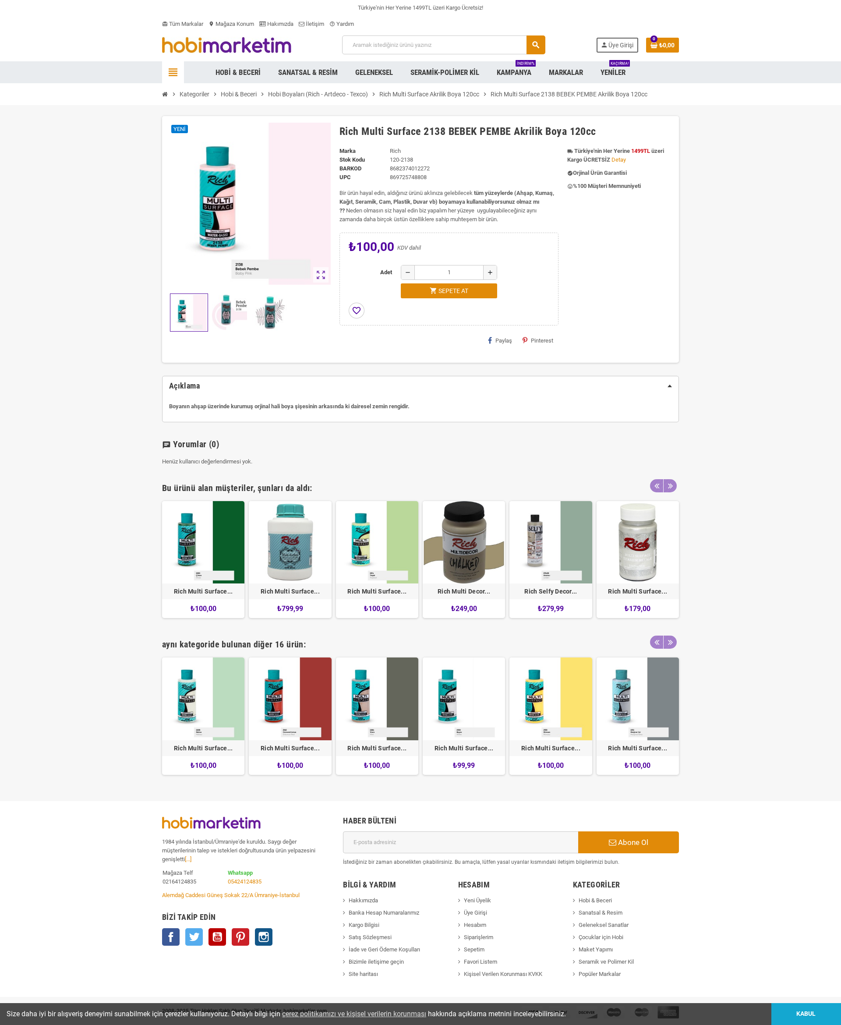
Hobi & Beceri (595, 900)
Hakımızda (279, 24)
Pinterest (542, 340)
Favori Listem (480, 961)
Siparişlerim (478, 937)
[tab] (420, 386)
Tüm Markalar (182, 24)
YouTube (217, 937)
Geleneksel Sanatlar (604, 925)
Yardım (341, 24)
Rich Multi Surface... (203, 591)
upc (345, 177)
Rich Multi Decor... (464, 591)
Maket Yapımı (596, 949)
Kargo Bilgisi (364, 925)
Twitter (194, 937)
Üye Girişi (475, 912)
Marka (347, 151)
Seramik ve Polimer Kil (606, 961)
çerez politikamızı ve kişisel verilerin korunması (354, 1014)
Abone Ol (632, 842)
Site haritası (363, 974)
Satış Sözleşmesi (370, 937)
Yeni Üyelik (477, 900)
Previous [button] (656, 485)
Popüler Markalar (600, 974)
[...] (188, 859)
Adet (386, 272)
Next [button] (670, 485)
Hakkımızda (363, 900)
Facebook (171, 937)
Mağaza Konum (231, 24)
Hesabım (475, 925)
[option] (203, 559)
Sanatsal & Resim (600, 912)
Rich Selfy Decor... (550, 591)
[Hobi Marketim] (226, 44)
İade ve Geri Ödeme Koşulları (384, 949)
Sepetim (474, 949)
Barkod (350, 168)
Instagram (263, 937)
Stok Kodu (352, 159)
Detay (618, 159)
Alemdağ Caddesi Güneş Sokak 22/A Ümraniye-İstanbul (231, 895)
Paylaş (503, 340)
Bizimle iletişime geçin (376, 961)
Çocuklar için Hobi (601, 937)
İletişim (314, 24)
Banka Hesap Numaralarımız (384, 912)
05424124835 (244, 881)
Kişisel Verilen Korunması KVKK (503, 974)
